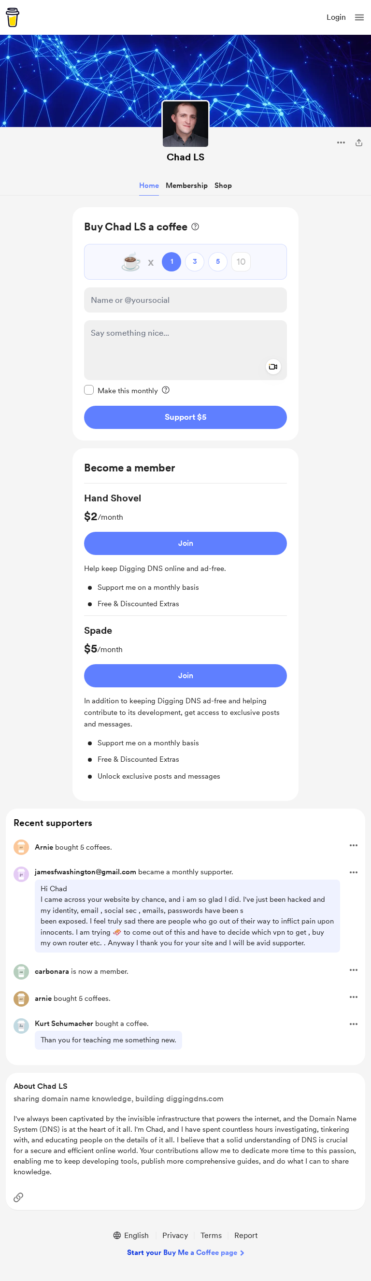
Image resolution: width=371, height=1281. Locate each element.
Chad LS (185, 157)
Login (336, 17)
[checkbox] (121, 390)
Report (245, 1235)
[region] (185, 324)
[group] (185, 553)
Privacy (175, 1235)
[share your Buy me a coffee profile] (359, 142)
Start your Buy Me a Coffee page (182, 1252)
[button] (359, 17)
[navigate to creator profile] (185, 124)
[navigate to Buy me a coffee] (12, 17)
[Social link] (18, 1197)
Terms (211, 1235)
